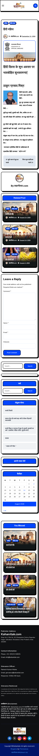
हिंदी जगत (12, 23)
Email (5, 332)
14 (24, 490)
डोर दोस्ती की (9, 259)
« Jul (4, 511)
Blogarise (14, 749)
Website (6, 342)
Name (5, 323)
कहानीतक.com (15, 36)
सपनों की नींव (9, 214)
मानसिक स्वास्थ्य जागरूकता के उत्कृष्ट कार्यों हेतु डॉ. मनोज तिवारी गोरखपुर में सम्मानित (18, 612)
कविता (5, 23)
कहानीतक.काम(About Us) (19, 752)
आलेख (8, 229)
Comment (7, 291)
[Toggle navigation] (2, 5)
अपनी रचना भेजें (11, 604)
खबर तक (20, 604)
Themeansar (24, 749)
